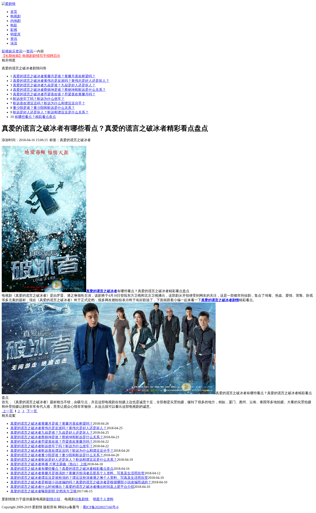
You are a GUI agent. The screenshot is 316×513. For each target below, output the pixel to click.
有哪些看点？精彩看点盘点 (35, 117)
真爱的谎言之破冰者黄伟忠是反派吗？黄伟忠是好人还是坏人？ (61, 80)
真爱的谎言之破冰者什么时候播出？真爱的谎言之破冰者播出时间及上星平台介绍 (72, 487)
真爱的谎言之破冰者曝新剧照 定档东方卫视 (43, 491)
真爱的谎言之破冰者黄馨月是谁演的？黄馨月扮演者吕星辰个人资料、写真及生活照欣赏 (77, 473)
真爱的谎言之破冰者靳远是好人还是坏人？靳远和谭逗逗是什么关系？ (63, 459)
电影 (13, 25)
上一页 (8, 411)
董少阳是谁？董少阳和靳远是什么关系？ (44, 108)
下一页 (32, 411)
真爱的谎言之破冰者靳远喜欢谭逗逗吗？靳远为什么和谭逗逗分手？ (62, 450)
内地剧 (15, 21)
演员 (13, 43)
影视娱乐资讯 (12, 51)
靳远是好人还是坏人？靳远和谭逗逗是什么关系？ (51, 112)
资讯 (13, 39)
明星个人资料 (103, 499)
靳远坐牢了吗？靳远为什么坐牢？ (38, 99)
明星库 (15, 34)
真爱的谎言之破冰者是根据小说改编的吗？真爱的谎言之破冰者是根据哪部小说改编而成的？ (80, 482)
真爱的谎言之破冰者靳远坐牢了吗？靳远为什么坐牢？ (51, 446)
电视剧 (15, 16)
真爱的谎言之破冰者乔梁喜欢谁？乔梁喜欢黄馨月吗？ (54, 94)
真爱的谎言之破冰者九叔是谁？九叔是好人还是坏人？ (54, 85)
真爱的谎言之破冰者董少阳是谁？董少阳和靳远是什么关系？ (56, 455)
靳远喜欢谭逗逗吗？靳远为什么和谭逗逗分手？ (49, 103)
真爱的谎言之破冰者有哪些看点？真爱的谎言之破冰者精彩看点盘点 (62, 468)
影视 (13, 30)
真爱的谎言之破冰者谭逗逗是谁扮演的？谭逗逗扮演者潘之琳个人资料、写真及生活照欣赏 (79, 477)
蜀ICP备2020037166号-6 (100, 507)
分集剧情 (82, 499)
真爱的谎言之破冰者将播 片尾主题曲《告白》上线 (48, 464)
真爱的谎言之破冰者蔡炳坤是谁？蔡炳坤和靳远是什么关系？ (59, 90)
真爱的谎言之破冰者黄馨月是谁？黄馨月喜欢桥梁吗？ (54, 76)
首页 (13, 12)
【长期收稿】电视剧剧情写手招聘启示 (31, 56)
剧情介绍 (53, 499)
